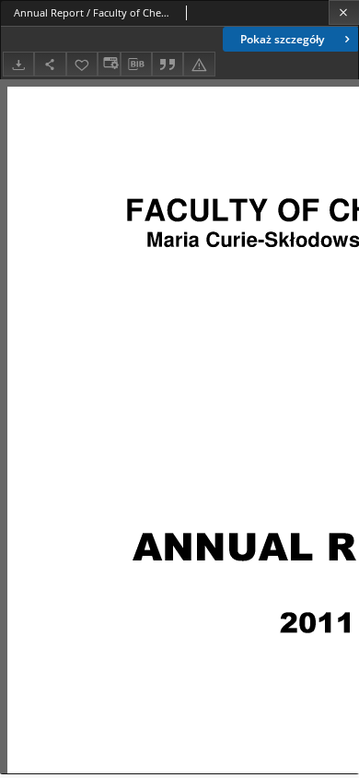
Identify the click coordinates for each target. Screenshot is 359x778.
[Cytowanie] (167, 64)
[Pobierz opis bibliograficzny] (136, 64)
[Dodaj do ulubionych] (82, 64)
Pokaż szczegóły (282, 39)
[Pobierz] (18, 64)
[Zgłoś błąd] (198, 64)
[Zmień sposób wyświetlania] (109, 64)
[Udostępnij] (49, 64)
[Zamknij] (344, 12)
